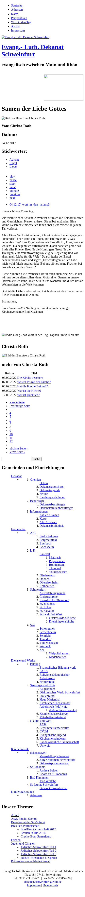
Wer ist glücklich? (28, 395)
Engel (13, 163)
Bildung (35, 664)
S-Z (32, 625)
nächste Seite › (18, 448)
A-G (33, 532)
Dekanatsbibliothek (52, 525)
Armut (15, 815)
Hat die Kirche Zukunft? (32, 386)
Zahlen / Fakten (49, 515)
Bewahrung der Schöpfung (28, 822)
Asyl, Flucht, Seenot (24, 818)
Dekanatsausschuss (51, 486)
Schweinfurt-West (51, 614)
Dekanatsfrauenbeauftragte (56, 508)
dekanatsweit (38, 752)
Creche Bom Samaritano (36, 836)
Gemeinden (18, 529)
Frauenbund (47, 696)
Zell (42, 649)
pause (13, 180)
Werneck (45, 646)
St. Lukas (45, 607)
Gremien (35, 479)
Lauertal (45, 554)
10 (11, 434)
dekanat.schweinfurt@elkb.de (42, 881)
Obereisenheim (49, 582)
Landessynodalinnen (52, 497)
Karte (14, 14)
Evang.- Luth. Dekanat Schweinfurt (33, 50)
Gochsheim (47, 547)
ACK (43, 724)
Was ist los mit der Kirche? (34, 382)
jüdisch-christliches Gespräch (39, 857)
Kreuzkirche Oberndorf (54, 600)
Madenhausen (57, 657)
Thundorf (55, 568)
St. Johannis (47, 603)
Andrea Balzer (49, 770)
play (12, 176)
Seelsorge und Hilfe (42, 685)
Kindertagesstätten (22, 791)
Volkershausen (58, 571)
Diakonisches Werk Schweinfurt (60, 692)
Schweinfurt (37, 589)
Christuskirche (49, 596)
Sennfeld (45, 635)
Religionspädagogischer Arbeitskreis (54, 676)
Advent (14, 159)
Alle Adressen (48, 522)
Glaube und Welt (40, 720)
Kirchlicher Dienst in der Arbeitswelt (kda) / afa (55, 704)
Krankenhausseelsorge (54, 713)
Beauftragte (37, 500)
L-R (32, 550)
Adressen (17, 9)
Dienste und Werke (23, 660)
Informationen (39, 511)
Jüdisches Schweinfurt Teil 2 (38, 850)
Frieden (16, 840)
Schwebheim (48, 632)
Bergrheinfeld (48, 540)
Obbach (44, 579)
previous (14, 194)
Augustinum (47, 688)
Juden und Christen (23, 843)
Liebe (13, 166)
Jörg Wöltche (48, 781)
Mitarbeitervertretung (53, 717)
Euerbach (45, 543)
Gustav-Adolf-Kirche (62, 618)
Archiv (15, 26)
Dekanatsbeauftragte (52, 504)
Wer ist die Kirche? (29, 390)
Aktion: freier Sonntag (63, 710)
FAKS (44, 671)
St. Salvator (47, 610)
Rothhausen (56, 564)
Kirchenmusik (20, 749)
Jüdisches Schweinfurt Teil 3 (38, 854)
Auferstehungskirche (52, 593)
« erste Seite (17, 402)
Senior (44, 493)
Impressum (18, 30)
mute (12, 187)
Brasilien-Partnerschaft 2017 (38, 829)
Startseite (16, 5)
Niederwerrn (47, 575)
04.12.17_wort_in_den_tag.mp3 (29, 204)
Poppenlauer (57, 561)
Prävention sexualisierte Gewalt (30, 861)
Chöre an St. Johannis (53, 774)
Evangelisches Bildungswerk (58, 667)
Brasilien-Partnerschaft (25, 825)
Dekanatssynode (50, 490)
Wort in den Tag (21, 22)
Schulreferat (47, 681)
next (12, 197)
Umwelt (45, 745)
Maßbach (55, 557)
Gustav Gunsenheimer (53, 788)
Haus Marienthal (50, 699)
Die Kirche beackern (30, 377)
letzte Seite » (17, 452)
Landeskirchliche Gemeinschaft (59, 742)
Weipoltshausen (59, 653)
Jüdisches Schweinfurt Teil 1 (38, 847)
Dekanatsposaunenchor (54, 763)
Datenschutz (50, 885)
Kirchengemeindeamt (53, 738)
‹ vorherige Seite (19, 406)
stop (12, 183)
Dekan (44, 483)
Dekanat (16, 476)
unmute (14, 190)
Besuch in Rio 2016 (33, 833)
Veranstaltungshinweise (54, 756)
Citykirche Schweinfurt (54, 728)
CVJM (44, 731)
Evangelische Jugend (53, 735)
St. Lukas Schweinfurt (44, 784)
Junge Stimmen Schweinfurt (57, 759)
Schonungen (47, 628)
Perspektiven (19, 18)
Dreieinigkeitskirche (61, 621)
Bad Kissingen (49, 536)
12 (11, 441)
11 (10, 437)
